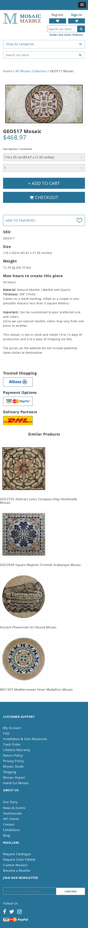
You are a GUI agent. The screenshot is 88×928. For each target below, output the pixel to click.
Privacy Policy (13, 761)
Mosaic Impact (14, 777)
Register (58, 15)
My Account (12, 728)
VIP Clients (11, 819)
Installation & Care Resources (25, 739)
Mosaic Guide (13, 766)
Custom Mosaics (15, 865)
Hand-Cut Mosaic (16, 783)
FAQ (6, 733)
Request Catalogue (17, 854)
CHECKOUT (46, 197)
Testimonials (12, 813)
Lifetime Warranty (16, 750)
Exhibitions (11, 830)
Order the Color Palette (66, 34)
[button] (82, 5)
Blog (6, 835)
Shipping (9, 772)
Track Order (12, 744)
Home (7, 71)
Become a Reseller (17, 870)
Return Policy (13, 755)
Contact (9, 824)
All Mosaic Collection (31, 71)
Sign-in (76, 15)
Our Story (10, 802)
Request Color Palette (19, 859)
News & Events (14, 808)
